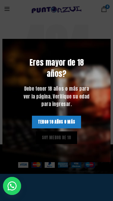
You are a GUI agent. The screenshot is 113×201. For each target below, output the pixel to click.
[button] (15, 186)
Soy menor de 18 (56, 137)
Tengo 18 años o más (56, 122)
